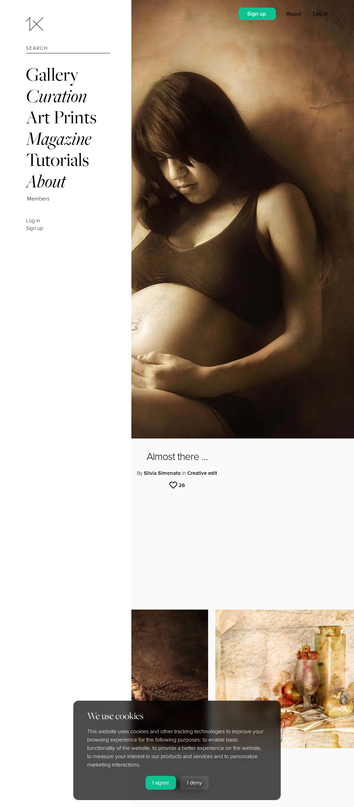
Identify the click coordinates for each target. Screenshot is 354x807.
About (46, 181)
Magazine (58, 138)
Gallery (52, 74)
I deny (194, 782)
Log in (33, 221)
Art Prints (61, 117)
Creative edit (202, 473)
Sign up (34, 228)
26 (182, 485)
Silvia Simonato (162, 473)
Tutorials (57, 159)
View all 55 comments (64, 573)
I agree (160, 782)
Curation (56, 95)
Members (38, 198)
